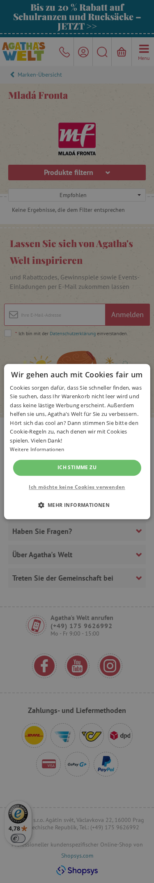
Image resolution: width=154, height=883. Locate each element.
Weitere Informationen (37, 449)
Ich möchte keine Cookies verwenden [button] (77, 486)
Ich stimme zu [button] (77, 467)
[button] (77, 505)
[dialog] (77, 441)
